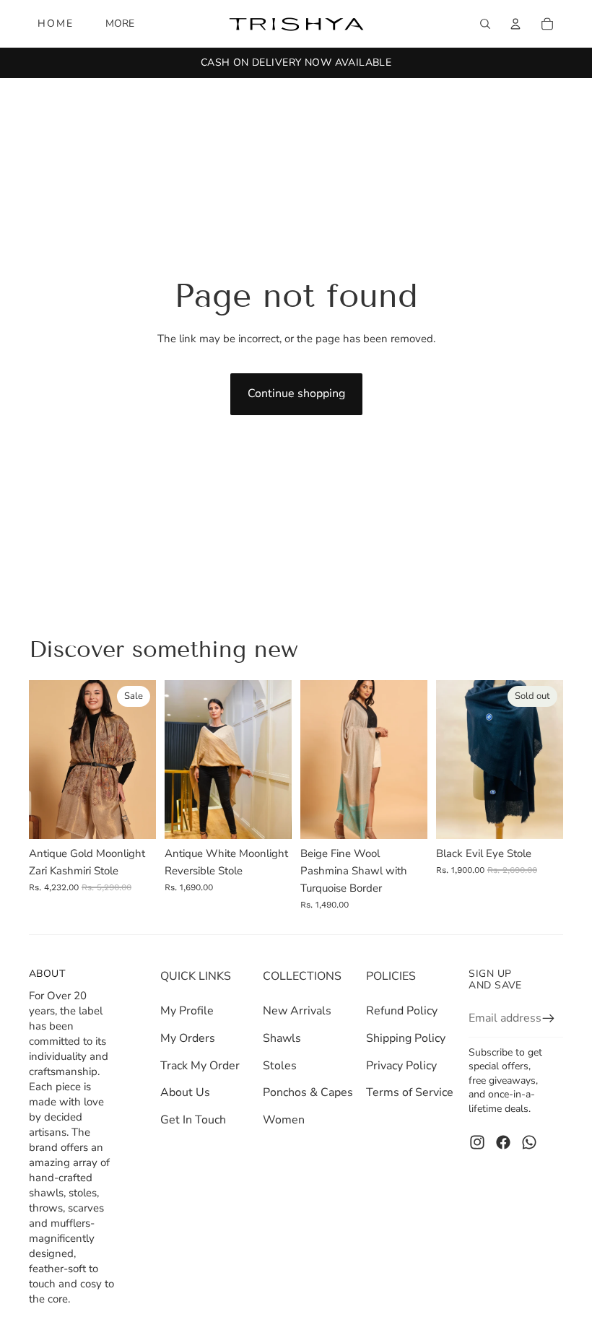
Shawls (282, 1038)
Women (284, 1120)
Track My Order (200, 1066)
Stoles (280, 1066)
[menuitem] (119, 24)
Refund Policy (402, 1011)
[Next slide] (145, 759)
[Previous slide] (40, 759)
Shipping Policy (405, 1038)
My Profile (187, 1011)
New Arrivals (297, 1011)
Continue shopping (296, 393)
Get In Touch (193, 1120)
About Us (185, 1092)
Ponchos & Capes (308, 1092)
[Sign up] (548, 1018)
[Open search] (485, 24)
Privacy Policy (401, 1066)
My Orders (187, 1038)
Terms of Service (409, 1092)
